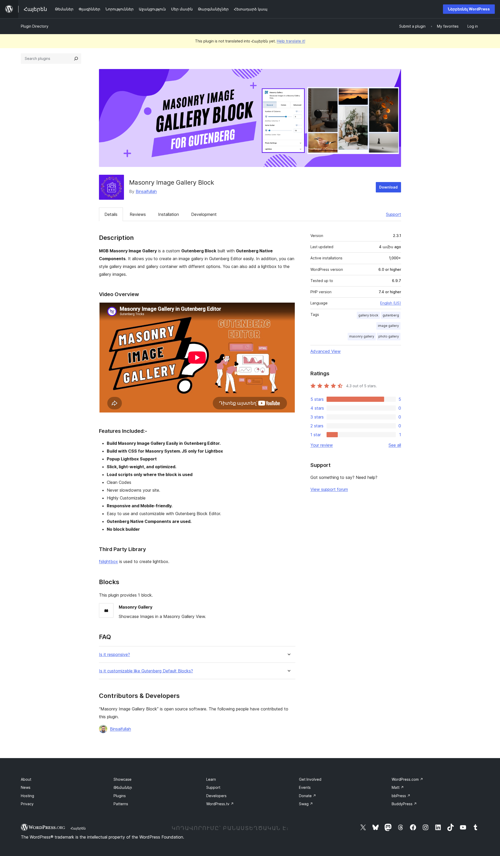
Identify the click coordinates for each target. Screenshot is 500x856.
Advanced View (325, 351)
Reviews (138, 214)
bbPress (401, 795)
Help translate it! (291, 41)
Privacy (27, 804)
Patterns (121, 804)
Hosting (27, 795)
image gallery (388, 326)
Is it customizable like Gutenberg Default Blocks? (146, 670)
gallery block (368, 315)
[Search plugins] (76, 58)
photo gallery (388, 336)
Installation (168, 214)
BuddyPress (404, 804)
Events (305, 787)
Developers (216, 795)
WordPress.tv (220, 804)
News (25, 787)
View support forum (329, 489)
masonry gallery (361, 336)
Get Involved (310, 779)
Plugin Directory (34, 26)
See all (395, 445)
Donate (307, 795)
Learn (211, 779)
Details (110, 214)
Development (204, 214)
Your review (321, 445)
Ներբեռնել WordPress (469, 9)
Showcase (123, 779)
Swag (306, 804)
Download (388, 187)
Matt (398, 787)
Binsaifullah (146, 191)
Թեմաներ (123, 787)
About (26, 779)
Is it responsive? (114, 654)
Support (393, 214)
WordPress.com (407, 779)
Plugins (120, 795)
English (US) (390, 303)
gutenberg (391, 315)
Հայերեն (78, 828)
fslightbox (108, 561)
